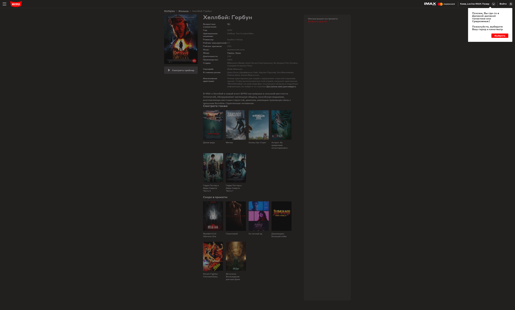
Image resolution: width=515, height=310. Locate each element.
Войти (503, 4)
